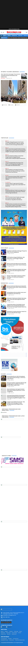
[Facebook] (2, 622)
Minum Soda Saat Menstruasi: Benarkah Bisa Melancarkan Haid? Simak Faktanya (16, 264)
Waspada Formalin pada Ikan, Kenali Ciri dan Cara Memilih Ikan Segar (16, 312)
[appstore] (3, 627)
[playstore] (8, 627)
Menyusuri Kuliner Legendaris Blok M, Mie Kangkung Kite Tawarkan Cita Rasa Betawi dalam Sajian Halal (16, 384)
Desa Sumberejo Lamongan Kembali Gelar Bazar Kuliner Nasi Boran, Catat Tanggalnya (16, 390)
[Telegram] (10, 622)
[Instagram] (6, 622)
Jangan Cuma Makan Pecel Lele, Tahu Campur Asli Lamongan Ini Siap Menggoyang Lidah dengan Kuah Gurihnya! (16, 403)
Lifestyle (20, 35)
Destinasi (3, 78)
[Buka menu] (26, 33)
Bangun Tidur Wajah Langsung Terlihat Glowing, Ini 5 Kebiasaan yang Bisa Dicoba (16, 277)
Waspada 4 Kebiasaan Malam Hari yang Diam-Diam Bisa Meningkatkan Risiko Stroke (16, 270)
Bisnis (9, 35)
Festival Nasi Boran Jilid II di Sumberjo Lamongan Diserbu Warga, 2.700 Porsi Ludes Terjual (16, 377)
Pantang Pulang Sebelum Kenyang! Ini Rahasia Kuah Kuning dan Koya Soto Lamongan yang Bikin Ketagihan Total (16, 396)
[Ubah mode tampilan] (3, 32)
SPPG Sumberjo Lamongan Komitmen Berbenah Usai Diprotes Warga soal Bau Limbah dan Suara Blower (14, 171)
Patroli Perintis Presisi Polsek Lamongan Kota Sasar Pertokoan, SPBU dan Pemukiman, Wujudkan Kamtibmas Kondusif (14, 198)
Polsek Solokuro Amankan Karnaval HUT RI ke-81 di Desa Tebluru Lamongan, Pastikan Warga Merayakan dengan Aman (15, 205)
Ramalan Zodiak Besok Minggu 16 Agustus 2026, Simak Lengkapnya (17, 251)
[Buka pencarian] (1, 32)
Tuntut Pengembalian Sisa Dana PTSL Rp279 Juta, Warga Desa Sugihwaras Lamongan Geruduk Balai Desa (14, 164)
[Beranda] (1, 35)
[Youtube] (8, 622)
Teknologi (14, 35)
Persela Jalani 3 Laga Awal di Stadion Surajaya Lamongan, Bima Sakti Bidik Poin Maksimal (15, 185)
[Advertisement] (14, 14)
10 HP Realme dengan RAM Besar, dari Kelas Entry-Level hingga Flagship (16, 258)
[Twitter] (4, 622)
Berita (4, 35)
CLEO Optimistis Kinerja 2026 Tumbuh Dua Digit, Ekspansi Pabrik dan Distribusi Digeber (15, 178)
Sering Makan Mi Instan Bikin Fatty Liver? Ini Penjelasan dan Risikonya (16, 293)
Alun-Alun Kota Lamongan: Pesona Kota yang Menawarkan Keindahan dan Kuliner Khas (10, 75)
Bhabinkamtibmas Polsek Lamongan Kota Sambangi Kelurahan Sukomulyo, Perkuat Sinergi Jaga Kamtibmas (15, 191)
